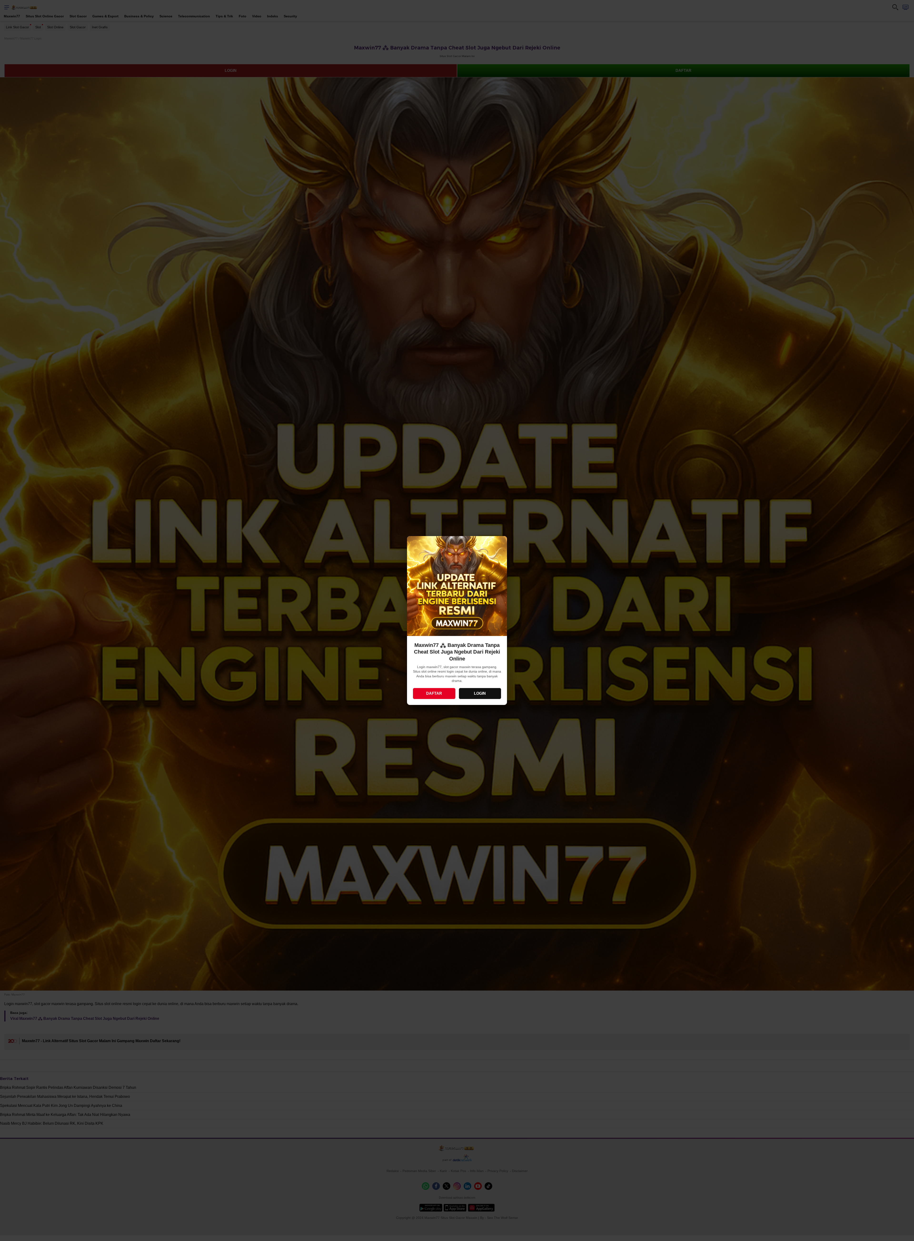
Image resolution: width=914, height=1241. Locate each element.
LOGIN (480, 693)
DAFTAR (434, 693)
